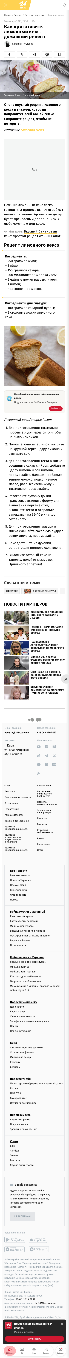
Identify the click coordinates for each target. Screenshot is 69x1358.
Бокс (12, 1145)
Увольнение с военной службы (28, 962)
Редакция (9, 791)
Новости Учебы (20, 1079)
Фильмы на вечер (20, 1057)
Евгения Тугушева (22, 44)
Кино (13, 1043)
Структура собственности (45, 831)
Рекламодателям (13, 815)
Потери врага (18, 945)
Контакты (42, 818)
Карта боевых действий (24, 921)
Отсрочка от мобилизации (25, 981)
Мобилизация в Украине (27, 957)
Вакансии (42, 824)
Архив (40, 838)
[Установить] (34, 1332)
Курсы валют (17, 1011)
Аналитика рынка (20, 1119)
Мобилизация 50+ (20, 966)
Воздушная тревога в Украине (27, 930)
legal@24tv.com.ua (46, 1303)
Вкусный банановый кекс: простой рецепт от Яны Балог (32, 233)
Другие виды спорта (22, 1165)
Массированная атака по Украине (30, 935)
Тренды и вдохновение (23, 1129)
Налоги (14, 1026)
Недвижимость (20, 1115)
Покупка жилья (19, 1124)
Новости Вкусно (13, 15)
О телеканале (11, 803)
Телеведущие (11, 809)
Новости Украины (20, 880)
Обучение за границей (23, 1102)
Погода (14, 899)
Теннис (14, 1155)
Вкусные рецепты (34, 15)
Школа (14, 1088)
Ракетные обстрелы (21, 916)
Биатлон (15, 1160)
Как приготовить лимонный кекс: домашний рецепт (56, 15)
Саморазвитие (18, 1098)
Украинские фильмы (22, 1052)
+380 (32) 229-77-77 (25, 1299)
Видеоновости (18, 890)
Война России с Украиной (27, 911)
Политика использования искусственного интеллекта (12, 838)
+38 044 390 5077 (46, 732)
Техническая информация (44, 811)
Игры (40, 850)
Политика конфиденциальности (16, 828)
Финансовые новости (22, 1016)
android (14, 1240)
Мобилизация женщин (23, 971)
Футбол (14, 1150)
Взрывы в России (20, 940)
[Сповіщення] (65, 5)
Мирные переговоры (22, 926)
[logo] (23, 5)
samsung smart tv (39, 1249)
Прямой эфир (18, 885)
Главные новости (20, 875)
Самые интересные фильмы (26, 1047)
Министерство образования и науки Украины (36, 1083)
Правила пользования (16, 821)
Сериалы (15, 1066)
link (38, 746)
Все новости (18, 870)
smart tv (14, 1249)
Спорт (14, 1141)
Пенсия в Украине (20, 1030)
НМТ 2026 (15, 1093)
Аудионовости (18, 894)
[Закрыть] (62, 1324)
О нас (7, 785)
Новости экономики (23, 1002)
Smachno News (32, 130)
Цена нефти (17, 1006)
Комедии (15, 1062)
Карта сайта (43, 844)
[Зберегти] (59, 54)
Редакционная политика (17, 797)
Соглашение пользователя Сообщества (44, 793)
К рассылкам (22, 1216)
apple (39, 1240)
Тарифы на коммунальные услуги (29, 1021)
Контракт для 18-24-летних (25, 976)
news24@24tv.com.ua (16, 732)
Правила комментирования (47, 803)
